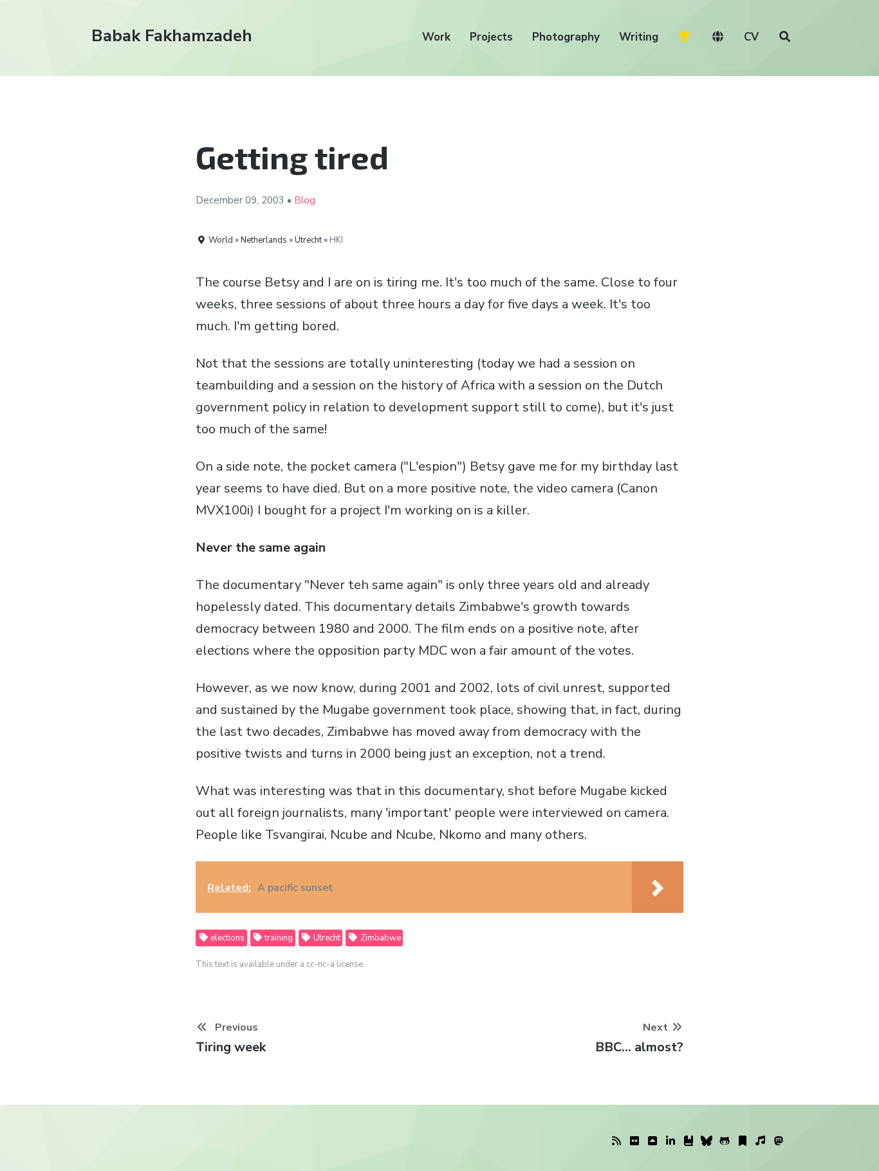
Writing (638, 37)
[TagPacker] (743, 1141)
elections (226, 938)
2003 (272, 200)
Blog (304, 200)
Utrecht (325, 938)
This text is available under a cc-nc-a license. (280, 964)
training (278, 938)
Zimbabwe (379, 938)
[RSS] (616, 1141)
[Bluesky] (707, 1141)
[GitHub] (725, 1141)
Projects (491, 37)
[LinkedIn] (671, 1141)
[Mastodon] (779, 1141)
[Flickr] (634, 1141)
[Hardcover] (689, 1141)
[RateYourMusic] (761, 1141)
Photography (566, 37)
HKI (336, 240)
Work (436, 37)
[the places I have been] (652, 1141)
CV (751, 37)
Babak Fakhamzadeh (171, 35)
